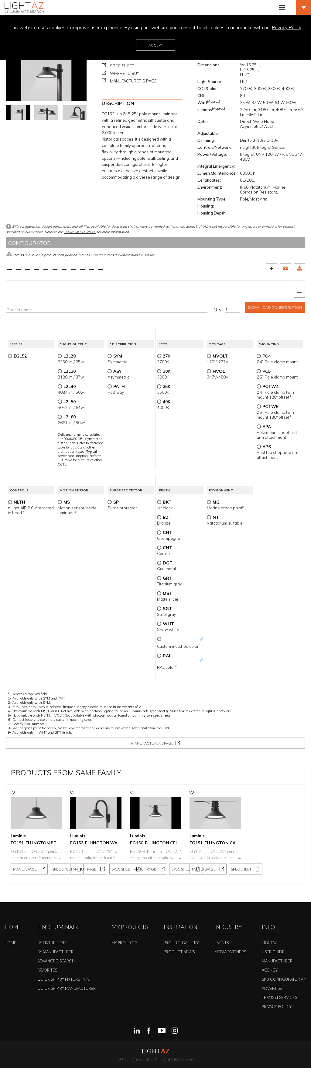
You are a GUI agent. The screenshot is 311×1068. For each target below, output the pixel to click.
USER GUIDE (273, 951)
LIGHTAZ (269, 942)
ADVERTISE (272, 988)
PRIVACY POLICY (277, 1006)
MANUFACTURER (277, 960)
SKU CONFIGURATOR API (284, 979)
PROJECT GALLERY (181, 942)
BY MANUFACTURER (55, 951)
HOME (10, 942)
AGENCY (270, 970)
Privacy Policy (286, 27)
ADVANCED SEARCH (56, 960)
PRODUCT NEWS (179, 951)
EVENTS (221, 942)
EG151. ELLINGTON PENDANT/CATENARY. (54, 842)
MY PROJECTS (124, 942)
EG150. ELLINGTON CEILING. (159, 842)
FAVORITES (47, 970)
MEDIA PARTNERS (230, 951)
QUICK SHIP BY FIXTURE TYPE (63, 979)
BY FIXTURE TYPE (52, 942)
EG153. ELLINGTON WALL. (96, 842)
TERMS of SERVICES (80, 232)
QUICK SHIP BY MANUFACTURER (66, 988)
